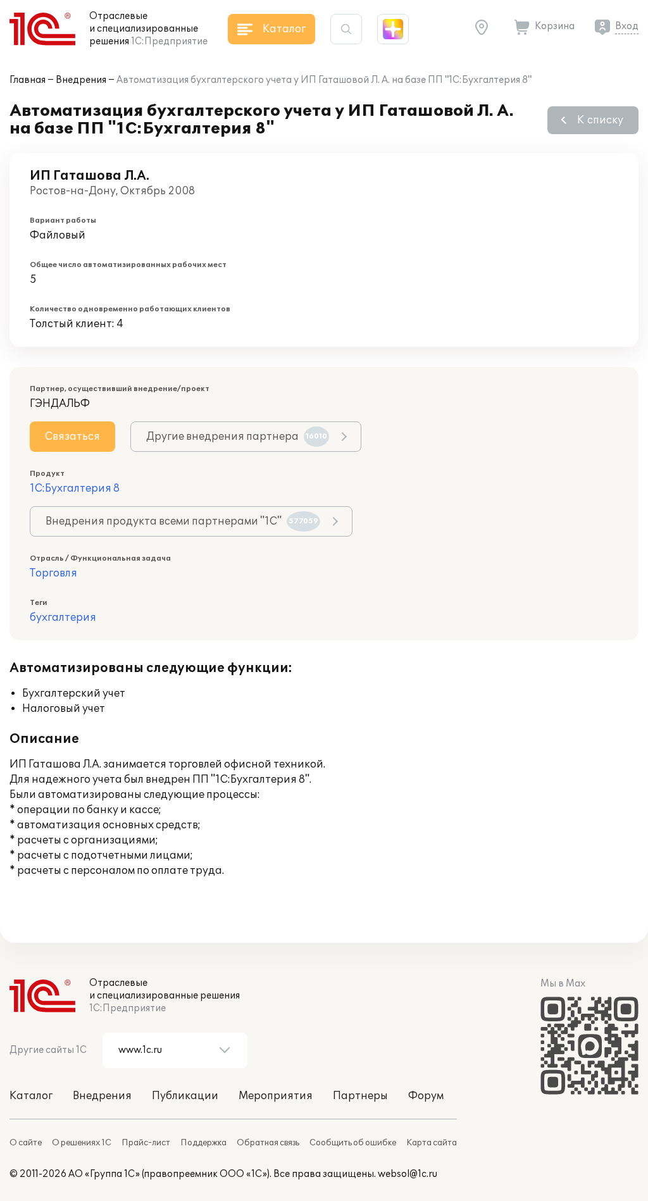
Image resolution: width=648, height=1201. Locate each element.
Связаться (72, 436)
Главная (27, 80)
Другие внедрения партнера (236, 436)
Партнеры (360, 1096)
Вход (627, 26)
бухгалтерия (63, 617)
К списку (600, 120)
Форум (426, 1096)
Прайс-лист (146, 1143)
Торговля (53, 573)
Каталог (31, 1096)
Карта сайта (431, 1143)
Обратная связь (268, 1143)
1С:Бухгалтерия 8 (75, 488)
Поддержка (203, 1143)
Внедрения (81, 80)
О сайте (25, 1143)
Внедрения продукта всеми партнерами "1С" (182, 521)
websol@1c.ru (407, 1174)
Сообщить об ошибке (352, 1143)
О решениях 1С (81, 1143)
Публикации (185, 1096)
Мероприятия (276, 1096)
